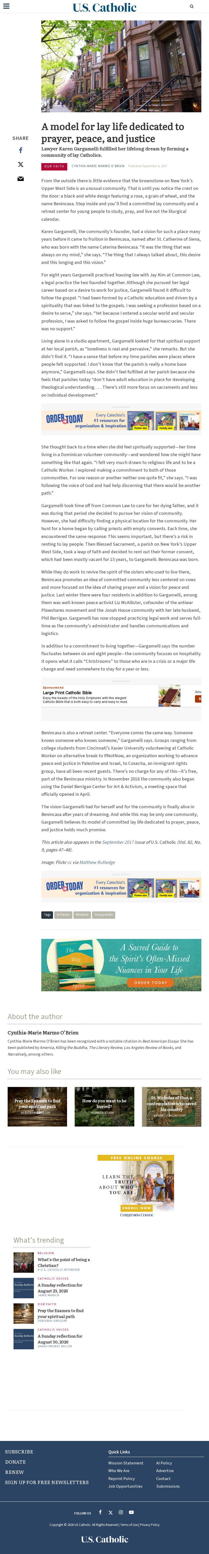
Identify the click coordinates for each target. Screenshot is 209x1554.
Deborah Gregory (35, 1113)
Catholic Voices (53, 1279)
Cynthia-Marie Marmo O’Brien (98, 166)
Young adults (104, 914)
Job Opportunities (125, 1486)
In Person (63, 914)
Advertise (165, 1471)
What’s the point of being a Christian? (64, 1262)
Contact (163, 1479)
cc (69, 862)
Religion (46, 1253)
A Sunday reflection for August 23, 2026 (60, 1287)
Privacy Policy (150, 1525)
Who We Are (118, 1471)
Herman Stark (102, 1113)
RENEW (14, 1471)
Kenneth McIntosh (170, 1116)
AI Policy (164, 1463)
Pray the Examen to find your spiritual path (37, 1103)
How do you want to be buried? (104, 1103)
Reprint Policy (121, 1479)
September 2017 (118, 842)
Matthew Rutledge (97, 862)
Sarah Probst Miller (55, 1346)
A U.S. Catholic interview (59, 1270)
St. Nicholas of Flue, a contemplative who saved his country (172, 1103)
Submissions (168, 1486)
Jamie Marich (48, 1295)
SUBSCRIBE (19, 1451)
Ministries (82, 914)
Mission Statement (125, 1463)
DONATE (15, 1461)
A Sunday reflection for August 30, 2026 (60, 1338)
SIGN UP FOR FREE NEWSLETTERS (47, 1482)
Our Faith (54, 166)
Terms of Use (129, 1525)
